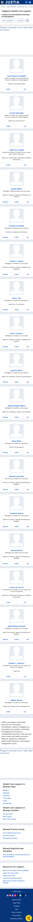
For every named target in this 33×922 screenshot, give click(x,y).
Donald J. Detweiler (16, 226)
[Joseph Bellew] (17, 179)
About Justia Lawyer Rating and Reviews (13, 882)
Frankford (6, 795)
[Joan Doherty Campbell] (17, 66)
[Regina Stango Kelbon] (17, 396)
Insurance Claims (8, 835)
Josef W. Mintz (16, 370)
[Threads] (18, 895)
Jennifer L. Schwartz (16, 663)
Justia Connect (16, 899)
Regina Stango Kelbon (16, 406)
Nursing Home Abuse (10, 838)
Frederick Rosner (16, 513)
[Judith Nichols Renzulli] (17, 616)
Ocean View (7, 798)
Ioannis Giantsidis (16, 113)
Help (16, 909)
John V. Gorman (16, 333)
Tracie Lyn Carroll (16, 587)
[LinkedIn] (8, 895)
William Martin (16, 700)
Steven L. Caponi (16, 261)
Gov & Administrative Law (12, 833)
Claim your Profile (9, 876)
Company (16, 906)
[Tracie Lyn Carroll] (17, 577)
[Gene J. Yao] (17, 288)
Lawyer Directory (11, 6)
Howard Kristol (17, 550)
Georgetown (7, 803)
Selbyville (6, 793)
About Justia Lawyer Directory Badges (16, 870)
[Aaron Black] (17, 431)
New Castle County (9, 819)
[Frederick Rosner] (17, 503)
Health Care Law (22, 6)
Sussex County (8, 814)
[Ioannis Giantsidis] (17, 103)
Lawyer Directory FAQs (11, 873)
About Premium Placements (12, 878)
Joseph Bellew (16, 189)
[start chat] (29, 918)
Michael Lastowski (16, 476)
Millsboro (6, 790)
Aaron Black (16, 441)
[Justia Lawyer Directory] (25, 895)
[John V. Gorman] (17, 323)
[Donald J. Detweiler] (17, 216)
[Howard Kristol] (17, 540)
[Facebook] (13, 895)
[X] (23, 895)
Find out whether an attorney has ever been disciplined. (16, 855)
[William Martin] (17, 690)
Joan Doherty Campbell (16, 76)
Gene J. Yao (16, 298)
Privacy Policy (16, 915)
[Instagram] (15, 895)
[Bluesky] (20, 895)
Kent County (7, 816)
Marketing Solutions (16, 918)
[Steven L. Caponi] (17, 251)
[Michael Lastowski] (17, 466)
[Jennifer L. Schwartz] (17, 653)
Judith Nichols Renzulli (16, 626)
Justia (3, 6)
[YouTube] (10, 895)
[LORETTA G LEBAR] (17, 140)
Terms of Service (16, 912)
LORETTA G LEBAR (16, 150)
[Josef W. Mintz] (17, 360)
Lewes (5, 801)
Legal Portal (16, 903)
